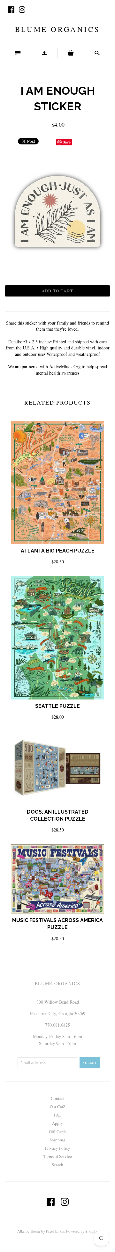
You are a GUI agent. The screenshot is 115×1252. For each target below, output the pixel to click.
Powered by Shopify (81, 1231)
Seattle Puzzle (57, 706)
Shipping (57, 1140)
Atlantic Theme (28, 1231)
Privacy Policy (57, 1148)
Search (57, 1165)
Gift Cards (57, 1131)
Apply (57, 1123)
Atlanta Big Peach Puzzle (58, 551)
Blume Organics (57, 29)
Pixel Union (55, 1231)
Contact (58, 1098)
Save (67, 142)
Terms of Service (57, 1156)
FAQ (57, 1115)
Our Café (57, 1106)
